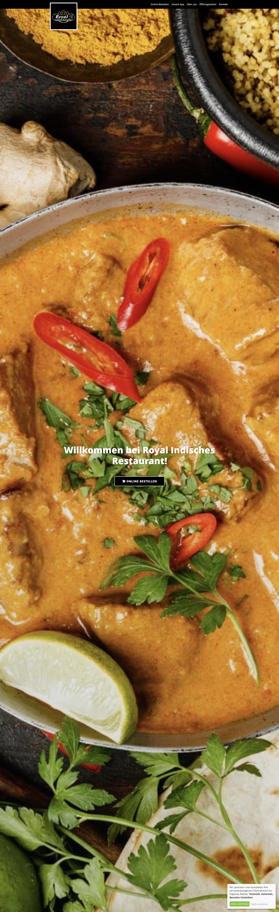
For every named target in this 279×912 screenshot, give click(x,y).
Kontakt (223, 4)
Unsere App (177, 4)
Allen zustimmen (240, 903)
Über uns (192, 4)
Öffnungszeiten (207, 4)
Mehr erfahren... (260, 904)
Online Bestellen (160, 4)
